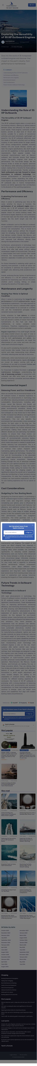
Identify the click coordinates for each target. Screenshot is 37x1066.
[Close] (33, 525)
